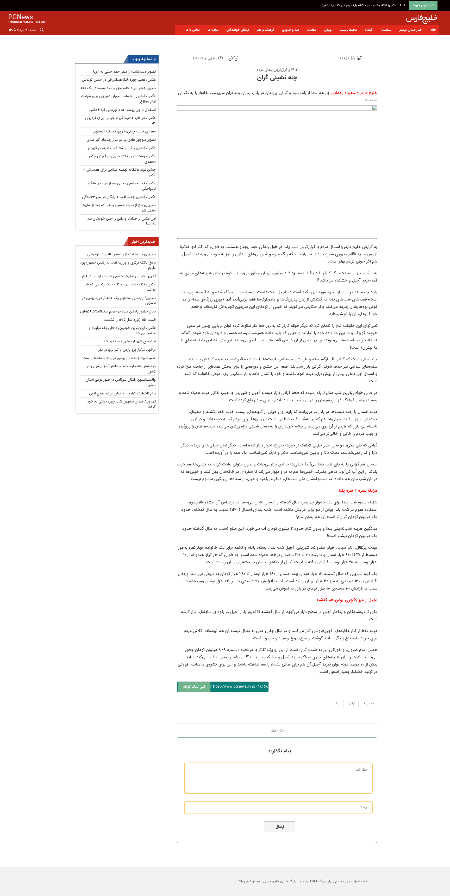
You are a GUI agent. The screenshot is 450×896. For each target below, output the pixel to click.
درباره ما (213, 29)
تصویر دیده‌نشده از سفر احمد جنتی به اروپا (124, 71)
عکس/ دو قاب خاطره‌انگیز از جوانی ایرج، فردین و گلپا (120, 120)
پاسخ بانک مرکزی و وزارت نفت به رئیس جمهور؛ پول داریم (118, 265)
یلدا (338, 703)
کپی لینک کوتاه (194, 686)
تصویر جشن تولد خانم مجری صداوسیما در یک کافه (118, 88)
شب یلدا (369, 703)
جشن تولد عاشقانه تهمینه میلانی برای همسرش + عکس (119, 172)
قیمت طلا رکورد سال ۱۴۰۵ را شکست (129, 320)
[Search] (41, 31)
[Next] (405, 5)
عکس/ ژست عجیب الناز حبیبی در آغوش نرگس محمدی (122, 158)
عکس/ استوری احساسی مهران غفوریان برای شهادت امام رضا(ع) (118, 98)
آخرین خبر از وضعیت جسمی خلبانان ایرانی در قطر (119, 276)
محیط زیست (348, 29)
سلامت (311, 29)
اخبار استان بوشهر (410, 29)
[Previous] (400, 5)
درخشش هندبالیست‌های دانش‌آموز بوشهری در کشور (121, 368)
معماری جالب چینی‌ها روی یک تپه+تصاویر (124, 131)
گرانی (352, 703)
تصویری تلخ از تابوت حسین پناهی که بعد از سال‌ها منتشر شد (119, 207)
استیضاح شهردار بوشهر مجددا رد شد (129, 341)
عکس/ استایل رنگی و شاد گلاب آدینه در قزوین (122, 148)
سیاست (386, 29)
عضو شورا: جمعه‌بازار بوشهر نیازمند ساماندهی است (119, 358)
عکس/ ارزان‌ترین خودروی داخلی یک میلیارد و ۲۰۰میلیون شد (122, 330)
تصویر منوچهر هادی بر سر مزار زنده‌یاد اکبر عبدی (121, 140)
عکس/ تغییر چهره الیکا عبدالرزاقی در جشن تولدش (119, 79)
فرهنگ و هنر (265, 29)
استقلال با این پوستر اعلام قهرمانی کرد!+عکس (122, 110)
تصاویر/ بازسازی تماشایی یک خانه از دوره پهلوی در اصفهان (119, 300)
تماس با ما (193, 29)
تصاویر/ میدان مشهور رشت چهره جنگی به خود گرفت (121, 404)
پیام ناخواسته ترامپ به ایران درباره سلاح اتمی (122, 393)
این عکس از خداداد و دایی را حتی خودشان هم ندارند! (122, 221)
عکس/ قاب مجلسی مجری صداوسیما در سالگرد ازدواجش (121, 185)
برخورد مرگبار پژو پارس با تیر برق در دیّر (127, 350)
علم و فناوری (290, 29)
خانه (433, 29)
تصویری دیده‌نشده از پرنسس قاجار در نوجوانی (121, 254)
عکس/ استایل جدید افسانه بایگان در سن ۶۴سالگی (119, 197)
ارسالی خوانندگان (237, 29)
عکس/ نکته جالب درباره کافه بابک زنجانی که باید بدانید (359, 5)
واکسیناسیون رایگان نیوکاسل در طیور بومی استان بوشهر (121, 382)
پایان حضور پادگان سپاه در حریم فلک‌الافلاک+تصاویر (118, 311)
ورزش (328, 29)
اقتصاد (369, 29)
